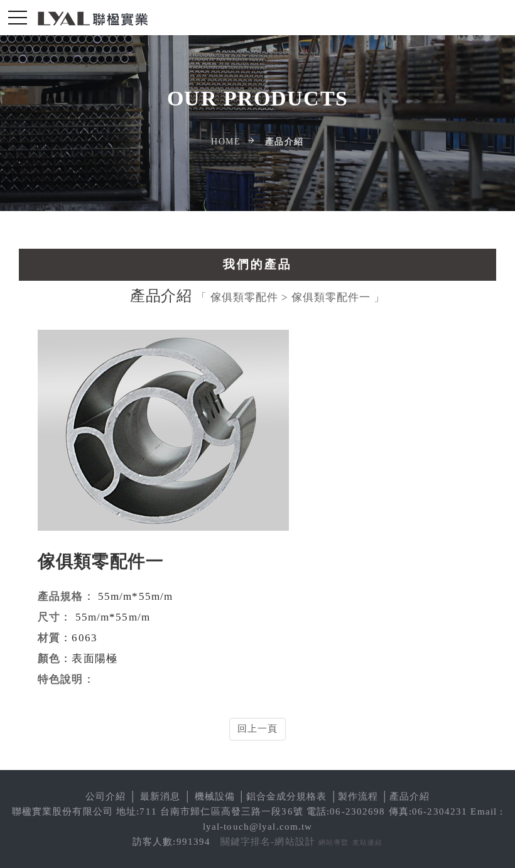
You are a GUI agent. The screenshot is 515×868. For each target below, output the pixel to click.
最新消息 (160, 796)
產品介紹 (409, 796)
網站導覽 (333, 842)
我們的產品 (257, 264)
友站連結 (367, 842)
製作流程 (358, 796)
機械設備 (215, 796)
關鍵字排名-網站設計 (267, 842)
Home (226, 141)
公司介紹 (105, 796)
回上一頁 (257, 729)
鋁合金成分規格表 (286, 796)
